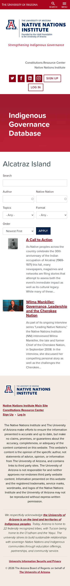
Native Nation (45, 192)
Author (7, 192)
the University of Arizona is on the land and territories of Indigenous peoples (35, 519)
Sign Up (52, 78)
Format (40, 208)
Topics (7, 208)
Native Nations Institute (50, 67)
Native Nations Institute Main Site (25, 406)
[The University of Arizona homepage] (22, 4)
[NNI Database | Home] (35, 33)
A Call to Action (39, 240)
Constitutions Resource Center (45, 63)
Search (7, 176)
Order (6, 224)
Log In (36, 87)
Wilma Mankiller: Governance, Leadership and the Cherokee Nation (46, 309)
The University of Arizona (34, 572)
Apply (43, 231)
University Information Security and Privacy (35, 561)
